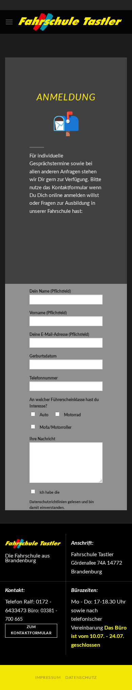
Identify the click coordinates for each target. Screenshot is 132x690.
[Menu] (9, 22)
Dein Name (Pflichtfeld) (50, 291)
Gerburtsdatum (43, 356)
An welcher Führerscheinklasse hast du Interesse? (64, 403)
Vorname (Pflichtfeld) (48, 313)
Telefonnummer (43, 378)
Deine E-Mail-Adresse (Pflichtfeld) (59, 334)
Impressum (48, 677)
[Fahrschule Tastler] (70, 22)
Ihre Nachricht (42, 439)
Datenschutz (81, 677)
